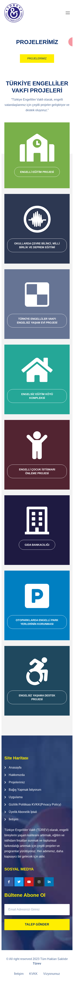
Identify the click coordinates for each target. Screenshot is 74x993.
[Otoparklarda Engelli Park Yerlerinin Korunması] (37, 596)
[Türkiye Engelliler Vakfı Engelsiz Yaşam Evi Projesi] (37, 294)
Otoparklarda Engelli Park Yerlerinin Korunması (37, 622)
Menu (67, 13)
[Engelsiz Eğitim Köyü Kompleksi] (37, 370)
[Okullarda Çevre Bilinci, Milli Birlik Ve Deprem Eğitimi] (37, 219)
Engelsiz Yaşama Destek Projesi (37, 697)
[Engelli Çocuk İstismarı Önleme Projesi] (37, 445)
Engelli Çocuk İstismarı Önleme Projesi (37, 471)
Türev (37, 963)
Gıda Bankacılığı (37, 544)
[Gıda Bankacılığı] (37, 520)
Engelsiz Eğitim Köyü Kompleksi (37, 396)
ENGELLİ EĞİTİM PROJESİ (37, 171)
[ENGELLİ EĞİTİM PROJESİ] (37, 147)
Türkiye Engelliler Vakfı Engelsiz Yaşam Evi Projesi (37, 320)
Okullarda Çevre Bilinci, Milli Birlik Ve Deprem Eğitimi (37, 245)
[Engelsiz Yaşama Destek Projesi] (37, 671)
